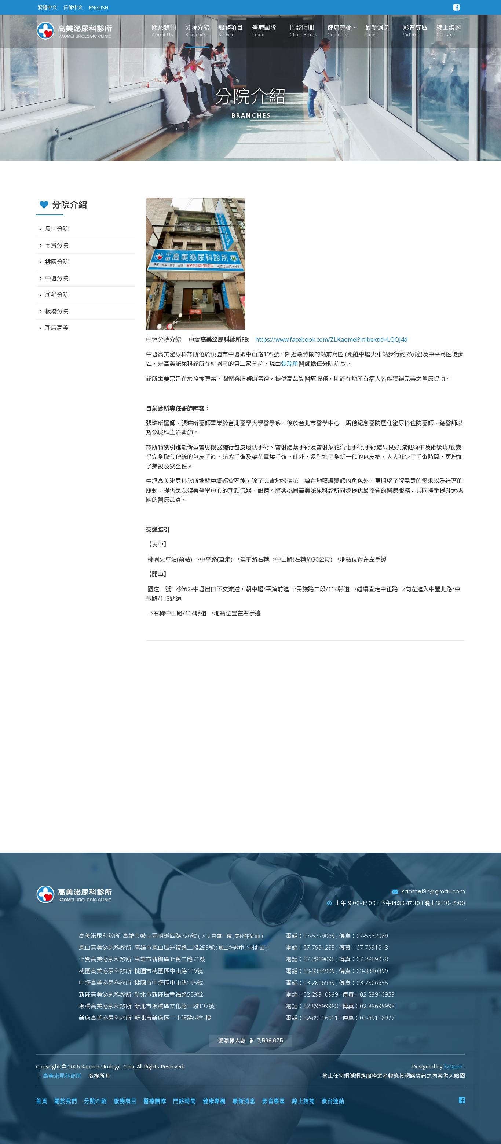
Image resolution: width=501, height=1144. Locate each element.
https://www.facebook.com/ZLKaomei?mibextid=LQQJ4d (329, 339)
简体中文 (73, 7)
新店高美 (57, 328)
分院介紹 (197, 30)
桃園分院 (57, 262)
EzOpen (454, 1066)
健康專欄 (340, 30)
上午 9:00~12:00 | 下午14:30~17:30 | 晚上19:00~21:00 (399, 903)
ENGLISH (98, 7)
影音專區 (415, 30)
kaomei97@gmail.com (432, 891)
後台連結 (333, 1101)
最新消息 (377, 30)
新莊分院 (57, 295)
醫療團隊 (264, 30)
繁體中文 (47, 7)
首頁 (41, 1101)
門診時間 (303, 30)
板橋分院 (57, 311)
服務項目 (231, 30)
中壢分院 (57, 278)
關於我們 (164, 30)
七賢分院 (57, 245)
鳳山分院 (57, 229)
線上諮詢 (448, 30)
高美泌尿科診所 (63, 1075)
